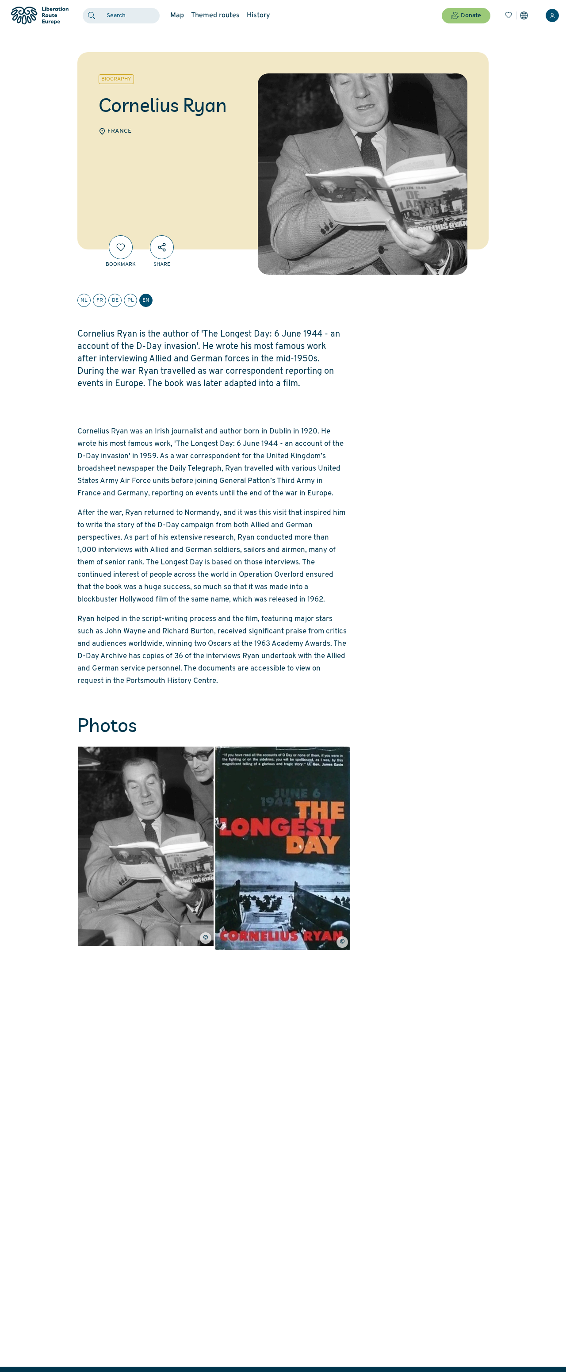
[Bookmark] (121, 247)
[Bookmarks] (508, 15)
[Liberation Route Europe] (39, 15)
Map (177, 15)
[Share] (162, 247)
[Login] (552, 15)
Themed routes (215, 15)
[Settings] (524, 15)
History (258, 15)
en (145, 300)
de (115, 300)
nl (84, 300)
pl (130, 300)
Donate (471, 15)
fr (99, 300)
